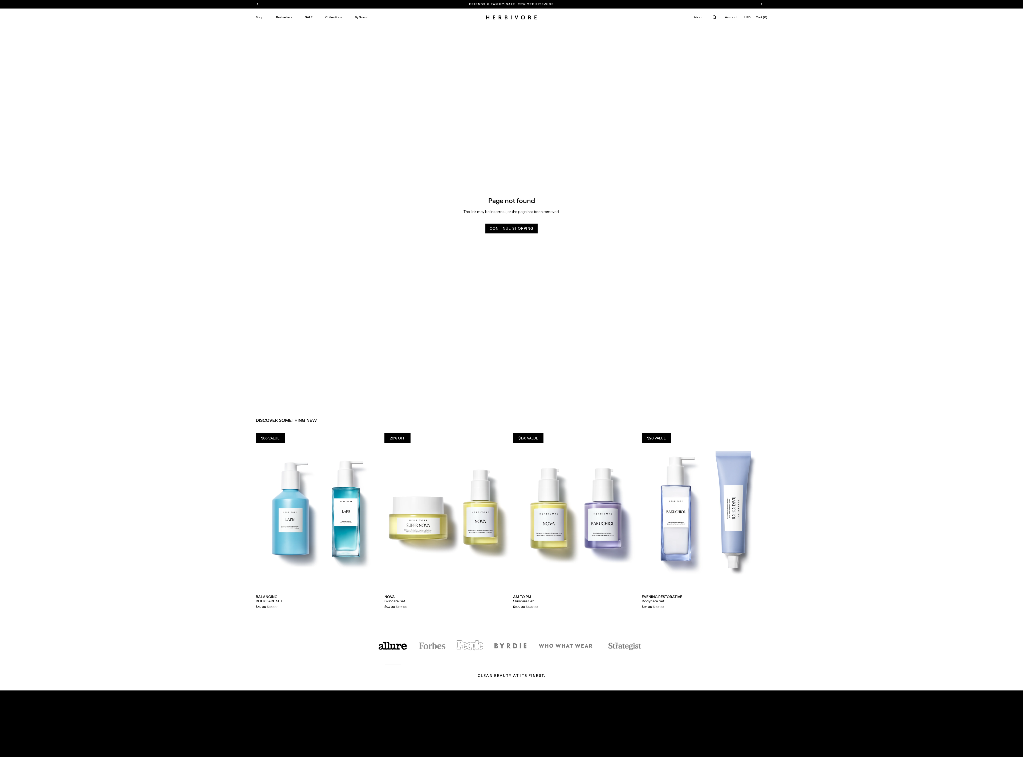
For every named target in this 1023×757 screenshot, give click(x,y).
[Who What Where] (565, 646)
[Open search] (714, 17)
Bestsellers (265, 732)
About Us (407, 725)
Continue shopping (512, 228)
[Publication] (470, 646)
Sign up (751, 734)
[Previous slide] (264, 512)
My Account (501, 725)
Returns (331, 732)
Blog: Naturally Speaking (420, 732)
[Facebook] (560, 747)
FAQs (329, 725)
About (698, 17)
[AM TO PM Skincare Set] (576, 511)
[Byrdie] (510, 646)
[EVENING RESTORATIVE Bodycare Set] (704, 511)
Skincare (263, 738)
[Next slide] (373, 512)
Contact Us (334, 738)
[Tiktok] (545, 747)
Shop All (262, 725)
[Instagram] (553, 747)
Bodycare (264, 745)
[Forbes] (432, 646)
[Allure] (393, 646)
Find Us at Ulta (337, 745)
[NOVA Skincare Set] (447, 511)
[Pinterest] (567, 747)
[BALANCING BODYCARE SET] (318, 511)
